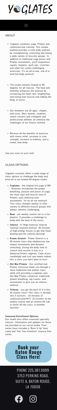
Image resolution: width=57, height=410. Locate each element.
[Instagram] (33, 399)
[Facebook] (19, 399)
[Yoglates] (30, 14)
